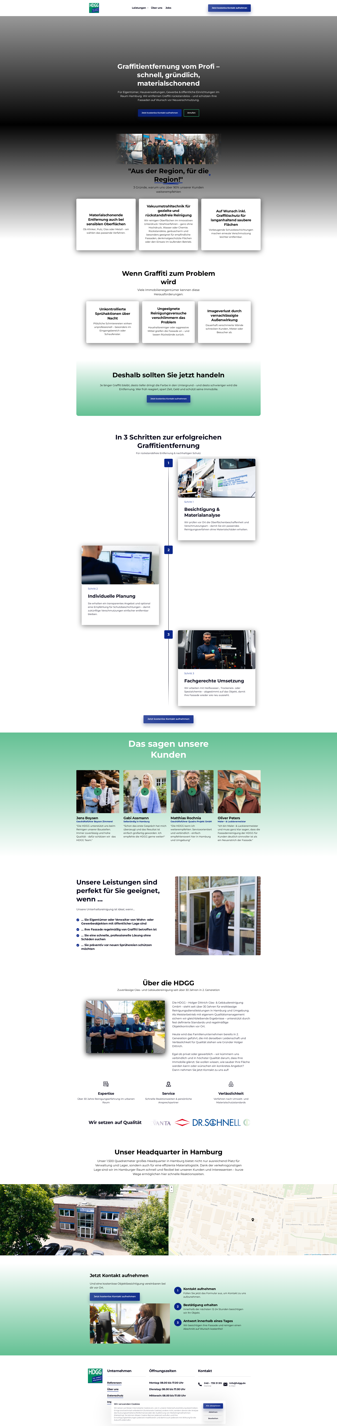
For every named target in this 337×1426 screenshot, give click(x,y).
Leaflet (306, 1254)
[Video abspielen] (98, 792)
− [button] (171, 1190)
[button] (252, 1220)
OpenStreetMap (316, 1254)
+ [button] (171, 1187)
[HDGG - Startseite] (94, 8)
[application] (252, 1219)
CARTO (333, 1254)
